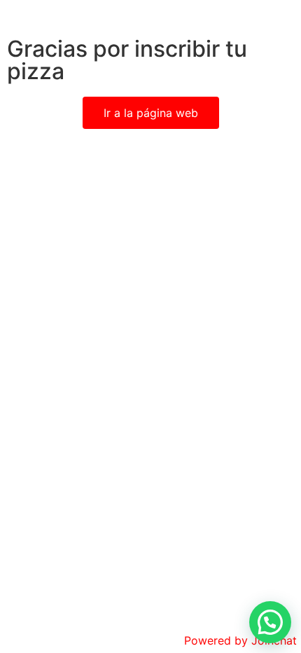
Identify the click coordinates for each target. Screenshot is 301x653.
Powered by (240, 640)
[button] (270, 622)
